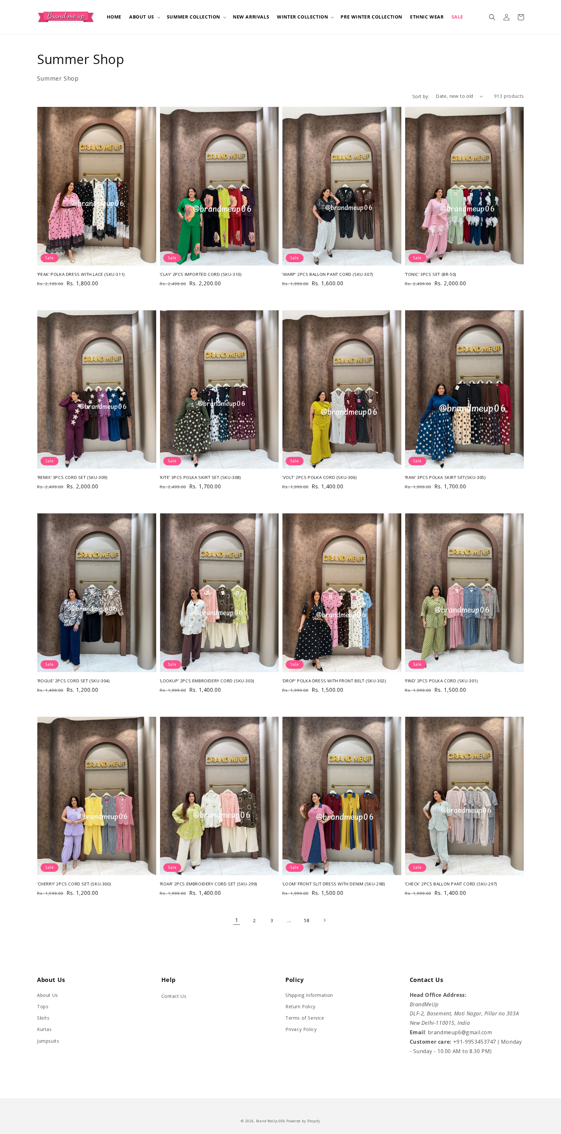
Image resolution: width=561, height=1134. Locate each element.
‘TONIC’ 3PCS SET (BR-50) (430, 274)
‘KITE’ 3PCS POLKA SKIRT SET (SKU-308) (200, 477)
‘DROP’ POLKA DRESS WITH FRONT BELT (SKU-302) (334, 681)
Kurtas (44, 1029)
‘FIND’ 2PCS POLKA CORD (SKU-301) (441, 681)
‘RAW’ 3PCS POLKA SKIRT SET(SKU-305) (445, 477)
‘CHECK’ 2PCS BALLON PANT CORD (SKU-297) (451, 884)
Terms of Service (304, 1018)
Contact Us (174, 996)
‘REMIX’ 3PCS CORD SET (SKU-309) (72, 477)
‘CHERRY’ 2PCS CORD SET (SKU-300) (74, 884)
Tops (42, 1006)
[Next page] (324, 920)
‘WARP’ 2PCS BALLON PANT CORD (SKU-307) (327, 274)
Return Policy (300, 1006)
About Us (47, 995)
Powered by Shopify (303, 1121)
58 (306, 920)
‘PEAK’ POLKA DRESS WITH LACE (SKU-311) (81, 274)
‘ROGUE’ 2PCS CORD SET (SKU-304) (73, 681)
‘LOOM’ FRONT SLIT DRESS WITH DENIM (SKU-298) (333, 884)
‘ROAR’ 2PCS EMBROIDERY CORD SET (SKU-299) (208, 884)
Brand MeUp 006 (270, 1121)
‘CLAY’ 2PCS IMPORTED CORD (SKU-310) (201, 274)
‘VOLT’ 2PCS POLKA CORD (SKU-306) (319, 477)
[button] (144, 17)
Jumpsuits (48, 1041)
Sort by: (420, 96)
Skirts (43, 1018)
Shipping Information (309, 995)
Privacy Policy (301, 1029)
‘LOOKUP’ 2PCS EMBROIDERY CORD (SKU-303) (207, 681)
